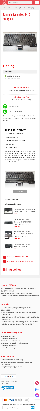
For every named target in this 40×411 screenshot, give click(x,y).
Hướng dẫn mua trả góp (9, 348)
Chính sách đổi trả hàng (9, 338)
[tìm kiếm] (30, 2)
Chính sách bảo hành (8, 336)
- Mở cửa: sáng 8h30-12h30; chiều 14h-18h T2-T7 (17, 324)
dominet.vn (32, 404)
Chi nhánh (5, 304)
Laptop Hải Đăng (8, 285)
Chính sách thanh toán (8, 345)
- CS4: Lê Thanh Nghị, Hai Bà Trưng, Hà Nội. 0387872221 (19, 322)
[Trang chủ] (3, 8)
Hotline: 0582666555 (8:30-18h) (12, 360)
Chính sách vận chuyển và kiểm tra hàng (14, 343)
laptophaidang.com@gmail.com (11, 367)
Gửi (32, 408)
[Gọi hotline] (37, 384)
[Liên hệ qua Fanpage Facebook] (37, 396)
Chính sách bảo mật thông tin (10, 341)
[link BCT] (7, 389)
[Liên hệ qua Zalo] (37, 390)
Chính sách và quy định (11, 333)
